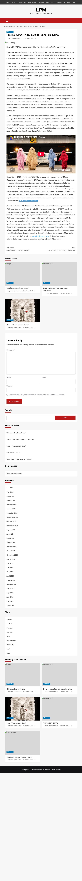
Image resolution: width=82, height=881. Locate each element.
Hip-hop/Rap (32, 2)
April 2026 (10, 496)
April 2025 (10, 538)
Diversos (59, 2)
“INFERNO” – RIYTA (13, 453)
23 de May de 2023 (28, 38)
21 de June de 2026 (28, 291)
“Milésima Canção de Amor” (17, 288)
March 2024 (10, 551)
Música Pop (22, 2)
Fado (73, 2)
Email (44, 377)
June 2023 (10, 567)
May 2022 (10, 601)
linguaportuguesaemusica (14, 38)
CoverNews (47, 769)
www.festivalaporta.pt (40, 236)
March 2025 (10, 542)
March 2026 (10, 500)
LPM (41, 9)
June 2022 (10, 597)
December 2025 (12, 513)
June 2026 (10, 488)
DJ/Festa (67, 2)
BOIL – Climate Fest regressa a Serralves (20, 439)
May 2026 (10, 492)
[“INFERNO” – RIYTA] (59, 709)
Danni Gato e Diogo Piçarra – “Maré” (19, 459)
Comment (10, 350)
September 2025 (12, 525)
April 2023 (10, 576)
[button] (7, 20)
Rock (52, 2)
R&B (47, 2)
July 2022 (9, 593)
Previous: (18, 249)
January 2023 (11, 584)
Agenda (9, 619)
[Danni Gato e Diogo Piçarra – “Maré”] (22, 743)
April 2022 (10, 605)
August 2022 (10, 588)
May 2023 (10, 572)
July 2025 (9, 534)
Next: (62, 249)
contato (14, 2)
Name (9, 377)
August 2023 (10, 559)
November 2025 (12, 517)
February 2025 (11, 546)
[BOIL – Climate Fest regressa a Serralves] (59, 274)
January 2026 (11, 509)
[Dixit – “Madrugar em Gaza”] (22, 310)
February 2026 (11, 504)
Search (8, 410)
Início (7, 2)
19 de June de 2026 (28, 328)
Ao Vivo (41, 2)
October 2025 (11, 521)
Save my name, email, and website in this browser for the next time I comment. (37, 395)
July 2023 (9, 563)
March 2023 (10, 580)
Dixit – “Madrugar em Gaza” (17, 325)
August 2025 (10, 530)
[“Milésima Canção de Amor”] (22, 274)
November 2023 (12, 555)
